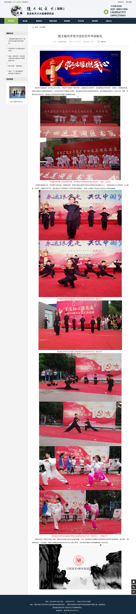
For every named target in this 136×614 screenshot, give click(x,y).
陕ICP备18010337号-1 (71, 610)
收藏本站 (121, 2)
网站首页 (11, 21)
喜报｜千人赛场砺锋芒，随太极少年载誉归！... (16, 72)
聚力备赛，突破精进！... (16, 66)
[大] (59, 42)
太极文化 (109, 21)
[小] (65, 42)
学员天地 (81, 21)
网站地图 (129, 2)
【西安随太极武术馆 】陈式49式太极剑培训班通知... (16, 41)
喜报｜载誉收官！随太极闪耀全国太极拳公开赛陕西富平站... (16, 58)
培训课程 (67, 21)
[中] (62, 42)
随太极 (25, 21)
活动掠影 (42, 27)
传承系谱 (95, 21)
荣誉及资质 (53, 21)
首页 (36, 27)
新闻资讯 (39, 21)
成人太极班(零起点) (16, 101)
